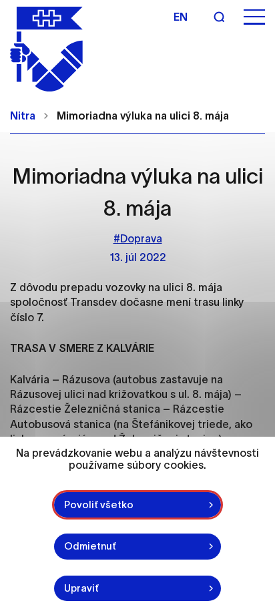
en (181, 17)
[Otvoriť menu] (254, 17)
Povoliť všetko (98, 504)
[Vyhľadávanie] (219, 17)
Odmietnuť (90, 546)
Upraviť (81, 588)
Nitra (22, 116)
